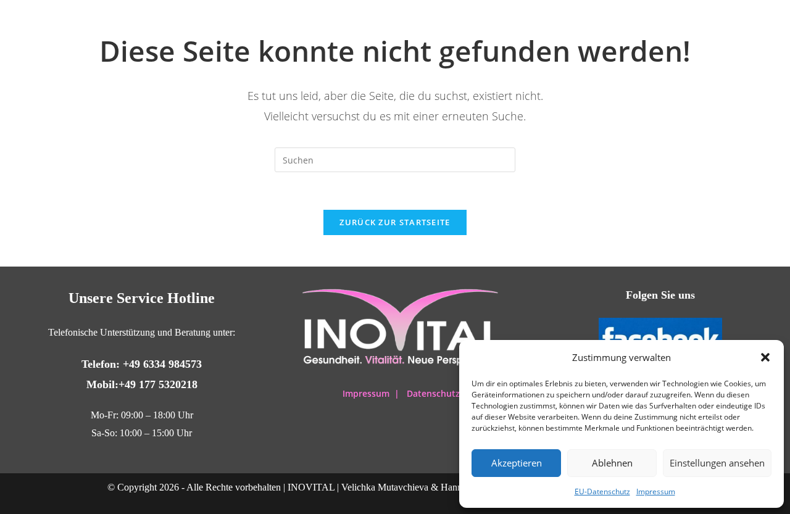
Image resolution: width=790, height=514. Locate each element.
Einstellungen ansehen (717, 463)
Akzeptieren (516, 463)
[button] (765, 357)
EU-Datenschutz (602, 491)
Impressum (655, 491)
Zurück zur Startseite (394, 222)
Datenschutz (433, 393)
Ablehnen (612, 463)
